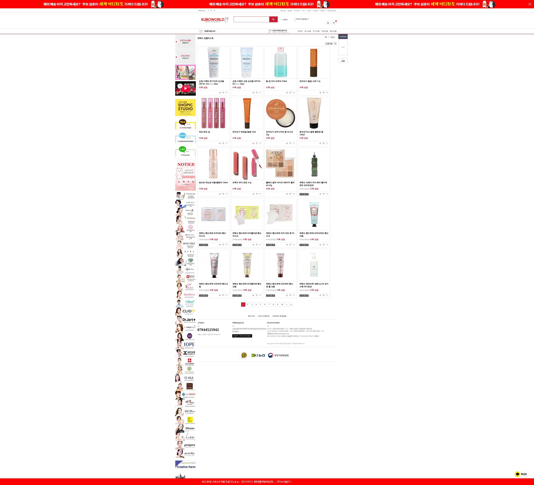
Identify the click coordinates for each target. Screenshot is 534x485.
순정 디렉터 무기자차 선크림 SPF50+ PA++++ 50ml (211, 82)
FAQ (303, 10)
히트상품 (324, 31)
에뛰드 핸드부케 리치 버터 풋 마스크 (280, 234)
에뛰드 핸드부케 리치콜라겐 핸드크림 (247, 285)
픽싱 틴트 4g (204, 132)
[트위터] (211, 10)
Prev (295, 18)
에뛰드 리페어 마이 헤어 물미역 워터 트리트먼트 (313, 183)
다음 (286, 304)
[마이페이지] (328, 23)
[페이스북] (208, 10)
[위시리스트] (226, 92)
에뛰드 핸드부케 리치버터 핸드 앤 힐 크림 (279, 285)
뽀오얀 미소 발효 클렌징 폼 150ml (311, 133)
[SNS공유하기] (219, 92)
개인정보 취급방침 (279, 316)
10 (282, 304)
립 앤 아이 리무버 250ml (276, 81)
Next (295, 20)
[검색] (273, 19)
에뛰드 (333, 37)
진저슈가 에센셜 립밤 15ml (244, 132)
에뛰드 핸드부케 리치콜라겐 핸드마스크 (247, 234)
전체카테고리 (209, 31)
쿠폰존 (300, 31)
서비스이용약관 (264, 316)
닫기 (529, 4)
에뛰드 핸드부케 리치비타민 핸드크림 (314, 234)
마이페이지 (297, 10)
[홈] (326, 37)
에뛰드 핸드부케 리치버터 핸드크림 (213, 285)
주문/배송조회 (331, 10)
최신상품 (307, 31)
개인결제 (315, 10)
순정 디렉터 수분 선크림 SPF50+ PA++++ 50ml (247, 82)
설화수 (285, 19)
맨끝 (291, 304)
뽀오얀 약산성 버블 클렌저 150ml (213, 182)
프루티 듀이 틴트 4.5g (242, 182)
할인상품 (333, 31)
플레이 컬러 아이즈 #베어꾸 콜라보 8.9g (280, 183)
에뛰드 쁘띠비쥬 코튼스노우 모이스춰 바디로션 (314, 285)
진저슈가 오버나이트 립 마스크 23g (279, 133)
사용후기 (323, 10)
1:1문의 (308, 10)
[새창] (223, 92)
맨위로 (343, 60)
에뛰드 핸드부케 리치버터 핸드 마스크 (212, 234)
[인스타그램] (214, 10)
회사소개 (251, 316)
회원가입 (283, 10)
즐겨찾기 (202, 10)
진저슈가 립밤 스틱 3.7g (310, 81)
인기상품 (316, 31)
